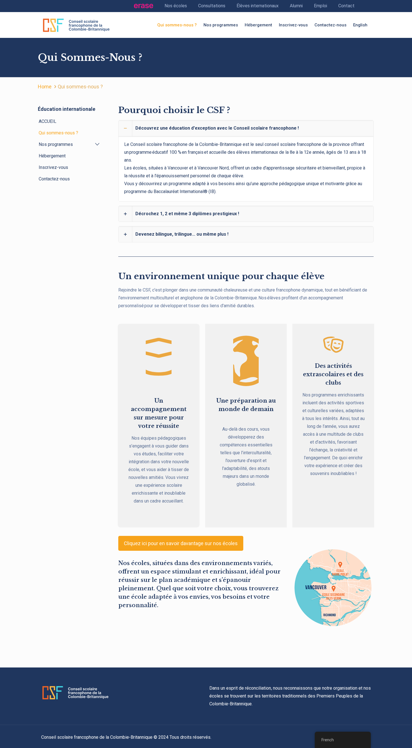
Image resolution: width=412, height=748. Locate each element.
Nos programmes (56, 144)
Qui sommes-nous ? (58, 133)
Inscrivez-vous (53, 167)
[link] (246, 160)
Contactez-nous (54, 179)
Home (45, 87)
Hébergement (52, 156)
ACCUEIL (47, 121)
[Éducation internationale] (76, 25)
